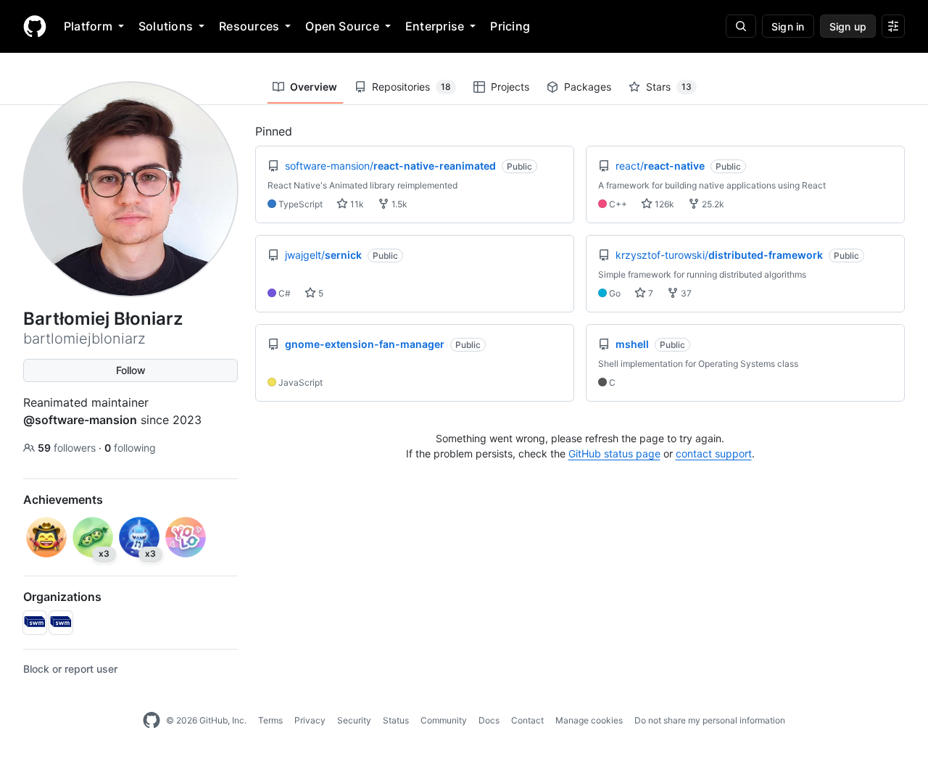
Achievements (63, 499)
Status (396, 720)
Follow (131, 370)
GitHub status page (614, 453)
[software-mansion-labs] (34, 622)
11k (356, 204)
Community (443, 720)
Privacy (310, 720)
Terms (270, 720)
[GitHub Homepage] (151, 720)
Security (354, 720)
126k (663, 204)
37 (685, 293)
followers (68, 447)
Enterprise (434, 26)
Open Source (342, 26)
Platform (88, 26)
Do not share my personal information (709, 720)
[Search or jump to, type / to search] (741, 26)
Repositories (411, 86)
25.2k (712, 204)
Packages (587, 86)
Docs (489, 720)
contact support (714, 453)
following (130, 447)
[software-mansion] (60, 622)
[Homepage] (34, 26)
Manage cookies (589, 720)
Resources (249, 26)
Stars (669, 86)
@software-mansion (80, 419)
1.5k (398, 204)
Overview (313, 86)
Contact (527, 720)
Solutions (165, 26)
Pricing (510, 26)
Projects (510, 86)
